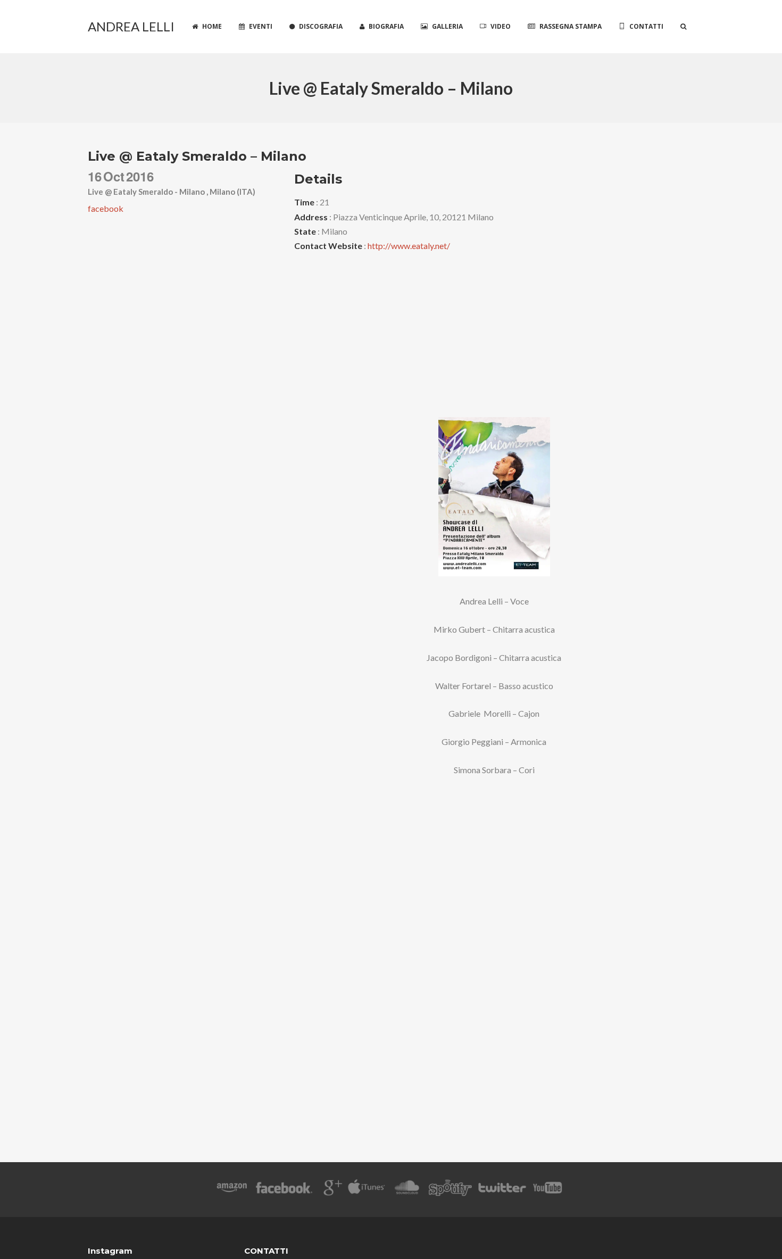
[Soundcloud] (407, 1189)
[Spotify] (450, 1189)
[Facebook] (284, 1189)
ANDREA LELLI (131, 26)
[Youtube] (548, 1189)
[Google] (331, 1189)
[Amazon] (231, 1189)
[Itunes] (366, 1189)
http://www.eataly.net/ (409, 246)
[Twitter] (502, 1189)
